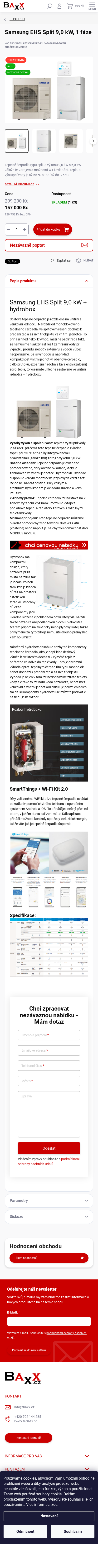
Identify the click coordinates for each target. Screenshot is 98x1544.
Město (27, 1081)
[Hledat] (49, 6)
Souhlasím (73, 1531)
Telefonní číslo (32, 1066)
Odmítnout (25, 1531)
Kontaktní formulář (28, 1438)
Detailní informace (19, 184)
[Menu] (92, 6)
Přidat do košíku (48, 229)
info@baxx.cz (24, 1407)
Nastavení (49, 1516)
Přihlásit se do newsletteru (29, 1350)
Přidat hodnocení (26, 1258)
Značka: (16, 47)
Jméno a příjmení (35, 1035)
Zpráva (26, 1096)
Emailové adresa (34, 1050)
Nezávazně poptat (27, 245)
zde (54, 1504)
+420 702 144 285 (27, 1419)
